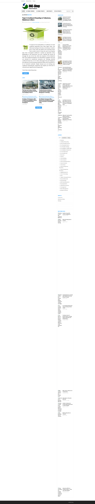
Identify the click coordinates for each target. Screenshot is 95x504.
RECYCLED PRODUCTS (57, 11)
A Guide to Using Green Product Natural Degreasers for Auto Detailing (68, 404)
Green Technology (64, 173)
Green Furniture (63, 163)
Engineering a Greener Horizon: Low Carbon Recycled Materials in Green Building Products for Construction (67, 86)
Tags (69, 137)
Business (62, 140)
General (61, 156)
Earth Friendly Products (65, 143)
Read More (26, 73)
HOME (24, 11)
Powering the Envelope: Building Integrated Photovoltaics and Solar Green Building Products (29, 91)
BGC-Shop (72, 502)
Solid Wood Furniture (64, 185)
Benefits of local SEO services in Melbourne (66, 214)
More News (39, 107)
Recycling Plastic (63, 183)
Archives (64, 137)
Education (62, 154)
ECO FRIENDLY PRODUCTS (40, 11)
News (61, 175)
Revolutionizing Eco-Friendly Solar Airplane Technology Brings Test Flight (68, 296)
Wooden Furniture (64, 190)
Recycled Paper (63, 180)
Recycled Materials (64, 178)
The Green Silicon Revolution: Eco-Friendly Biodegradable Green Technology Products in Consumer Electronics (67, 47)
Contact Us (23, 1)
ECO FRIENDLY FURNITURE (30, 11)
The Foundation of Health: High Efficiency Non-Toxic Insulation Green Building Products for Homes (67, 62)
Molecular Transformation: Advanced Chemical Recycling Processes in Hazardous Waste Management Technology (67, 117)
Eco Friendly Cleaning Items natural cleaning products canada (67, 306)
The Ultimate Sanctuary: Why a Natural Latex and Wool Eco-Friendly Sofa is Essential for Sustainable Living (46, 100)
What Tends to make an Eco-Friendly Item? (68, 391)
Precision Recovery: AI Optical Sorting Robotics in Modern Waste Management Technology (46, 91)
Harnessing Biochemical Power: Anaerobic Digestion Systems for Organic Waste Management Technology (67, 69)
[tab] (59, 138)
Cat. (60, 137)
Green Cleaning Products (65, 161)
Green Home (62, 164)
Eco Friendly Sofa (63, 153)
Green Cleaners (63, 159)
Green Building (63, 158)
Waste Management (64, 188)
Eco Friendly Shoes (64, 151)
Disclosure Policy (28, 1)
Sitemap (34, 1)
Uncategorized (63, 187)
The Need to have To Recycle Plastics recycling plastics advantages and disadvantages (67, 317)
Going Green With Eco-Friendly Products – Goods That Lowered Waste (67, 489)
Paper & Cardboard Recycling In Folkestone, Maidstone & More (36, 19)
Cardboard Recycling (35, 22)
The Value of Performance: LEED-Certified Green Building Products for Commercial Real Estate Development (29, 100)
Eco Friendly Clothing (64, 146)
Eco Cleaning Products (64, 145)
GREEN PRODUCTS (49, 11)
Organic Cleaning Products (65, 177)
